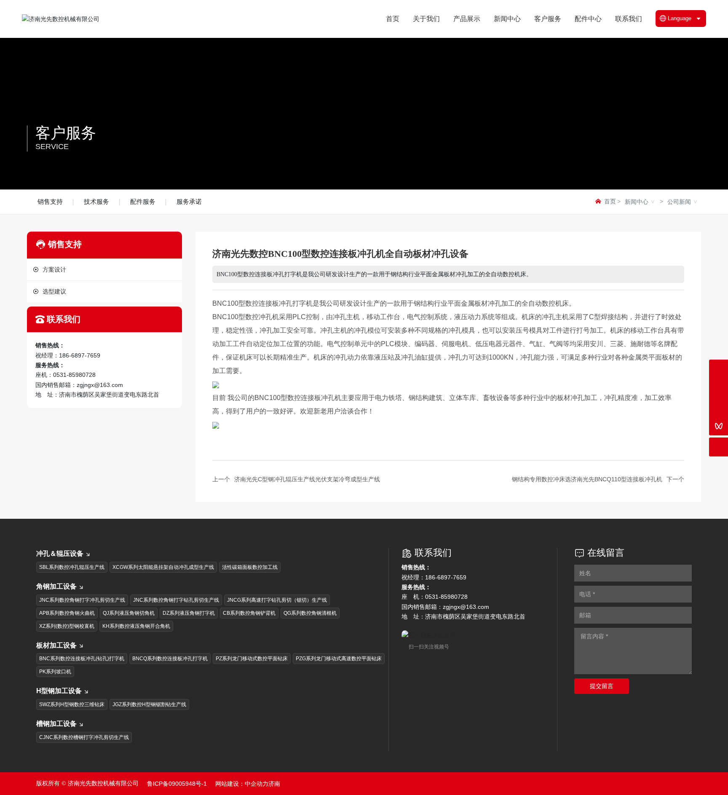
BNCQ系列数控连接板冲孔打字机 (170, 659)
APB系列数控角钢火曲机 (67, 613)
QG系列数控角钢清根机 (310, 613)
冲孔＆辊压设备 (59, 553)
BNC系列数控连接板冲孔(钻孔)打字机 (81, 659)
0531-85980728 (74, 374)
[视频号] (718, 425)
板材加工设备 (56, 645)
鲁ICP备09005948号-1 (177, 784)
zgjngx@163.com (100, 384)
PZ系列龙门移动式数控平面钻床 (252, 659)
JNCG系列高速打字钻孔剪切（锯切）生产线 (277, 600)
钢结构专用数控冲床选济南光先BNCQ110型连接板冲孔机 (587, 479)
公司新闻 (679, 201)
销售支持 (50, 201)
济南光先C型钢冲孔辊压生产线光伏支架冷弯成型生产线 (307, 479)
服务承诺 (189, 201)
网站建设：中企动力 (241, 783)
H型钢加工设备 (59, 690)
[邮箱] (718, 388)
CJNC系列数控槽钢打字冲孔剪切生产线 (84, 737)
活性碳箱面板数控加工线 (250, 567)
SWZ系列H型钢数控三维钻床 (71, 704)
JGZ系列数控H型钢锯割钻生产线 (149, 704)
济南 (274, 783)
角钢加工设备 (56, 586)
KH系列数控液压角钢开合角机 (136, 626)
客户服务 (65, 132)
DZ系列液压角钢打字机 (189, 613)
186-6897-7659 (79, 355)
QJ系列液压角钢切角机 (129, 613)
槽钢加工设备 (56, 723)
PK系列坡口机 (55, 672)
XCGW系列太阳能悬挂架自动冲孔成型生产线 (163, 567)
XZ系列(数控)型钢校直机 (66, 626)
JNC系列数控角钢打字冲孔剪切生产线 (82, 600)
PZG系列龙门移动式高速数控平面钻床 (339, 659)
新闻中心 (636, 201)
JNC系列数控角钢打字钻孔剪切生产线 (176, 600)
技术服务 (96, 201)
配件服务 (142, 201)
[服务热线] (718, 369)
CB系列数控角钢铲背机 (249, 613)
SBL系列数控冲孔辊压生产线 (71, 567)
